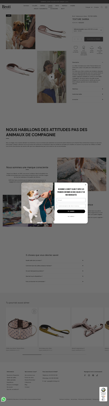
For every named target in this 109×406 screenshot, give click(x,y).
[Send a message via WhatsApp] (3, 399)
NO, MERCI (71, 216)
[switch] (103, 400)
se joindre (71, 211)
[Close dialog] (85, 184)
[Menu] (106, 388)
